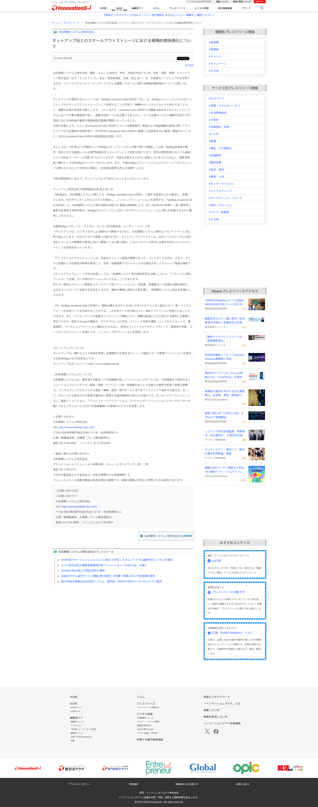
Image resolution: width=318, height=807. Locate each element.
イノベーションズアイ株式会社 (162, 792)
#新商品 (214, 49)
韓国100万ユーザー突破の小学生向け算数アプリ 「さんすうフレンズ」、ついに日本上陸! (225, 470)
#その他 (214, 70)
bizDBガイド (76, 707)
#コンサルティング (220, 191)
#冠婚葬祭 (215, 155)
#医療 (212, 141)
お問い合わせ (243, 784)
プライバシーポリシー (80, 784)
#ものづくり (216, 98)
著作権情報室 (225, 8)
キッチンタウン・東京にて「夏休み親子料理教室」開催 (225, 451)
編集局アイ (137, 8)
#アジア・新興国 (219, 212)
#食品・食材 (216, 169)
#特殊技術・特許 (219, 127)
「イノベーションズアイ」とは (222, 703)
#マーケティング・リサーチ (225, 198)
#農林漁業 (215, 162)
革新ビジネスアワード (217, 697)
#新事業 (214, 42)
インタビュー (76, 725)
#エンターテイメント (222, 183)
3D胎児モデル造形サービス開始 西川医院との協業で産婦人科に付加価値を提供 (108, 576)
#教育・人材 (216, 176)
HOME (103, 8)
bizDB (119, 8)
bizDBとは (75, 711)
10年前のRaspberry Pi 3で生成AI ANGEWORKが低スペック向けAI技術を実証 (225, 302)
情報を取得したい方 (242, 1)
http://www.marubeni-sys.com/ (77, 427)
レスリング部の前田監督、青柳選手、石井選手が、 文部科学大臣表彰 (225, 433)
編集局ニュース (77, 722)
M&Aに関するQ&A (145, 729)
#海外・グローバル (220, 205)
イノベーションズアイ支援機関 (222, 723)
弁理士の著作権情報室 (150, 739)
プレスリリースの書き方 (228, 592)
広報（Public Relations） (82, 737)
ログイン (260, 1)
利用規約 (133, 784)
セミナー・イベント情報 (148, 722)
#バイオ (214, 134)
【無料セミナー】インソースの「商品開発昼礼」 (223, 338)
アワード (246, 8)
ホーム (55, 22)
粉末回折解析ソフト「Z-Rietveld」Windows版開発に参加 (225, 356)
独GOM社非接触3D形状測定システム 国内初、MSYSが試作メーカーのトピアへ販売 (111, 581)
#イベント (215, 56)
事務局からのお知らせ (187, 784)
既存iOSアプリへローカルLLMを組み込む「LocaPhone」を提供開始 (224, 375)
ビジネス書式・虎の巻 (147, 733)
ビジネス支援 (202, 8)
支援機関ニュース (145, 718)
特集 (73, 741)
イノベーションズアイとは (199, 1)
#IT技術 (189, 65)
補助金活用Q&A (144, 725)
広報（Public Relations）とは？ (233, 632)
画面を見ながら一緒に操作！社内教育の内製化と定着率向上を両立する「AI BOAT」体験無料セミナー (225, 321)
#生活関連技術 (218, 112)
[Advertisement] (122, 615)
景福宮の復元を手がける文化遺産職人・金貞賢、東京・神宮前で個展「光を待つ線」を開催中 (225, 393)
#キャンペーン (217, 63)
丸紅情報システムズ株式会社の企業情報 (168, 536)
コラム (156, 8)
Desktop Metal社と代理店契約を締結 (83, 570)
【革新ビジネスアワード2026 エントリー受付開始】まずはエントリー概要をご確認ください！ (159, 15)
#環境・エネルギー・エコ (224, 105)
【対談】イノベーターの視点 (83, 729)
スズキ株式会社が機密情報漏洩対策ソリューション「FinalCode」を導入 (104, 565)
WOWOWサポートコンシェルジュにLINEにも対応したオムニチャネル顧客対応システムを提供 (116, 559)
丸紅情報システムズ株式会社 (76, 32)
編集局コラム (76, 733)
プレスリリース (177, 8)
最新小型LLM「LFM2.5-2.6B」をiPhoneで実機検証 (224, 415)
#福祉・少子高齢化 (220, 148)
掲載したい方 (222, 1)
